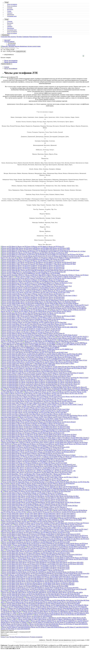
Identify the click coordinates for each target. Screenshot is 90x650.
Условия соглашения (36, 637)
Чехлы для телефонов (12, 6)
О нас (7, 637)
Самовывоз (9, 12)
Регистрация (11, 44)
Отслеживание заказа (12, 16)
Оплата (3, 637)
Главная (6, 67)
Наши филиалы (10, 14)
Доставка (9, 11)
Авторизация (12, 43)
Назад (6, 2)
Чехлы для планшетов (12, 4)
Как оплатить (10, 9)
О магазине (9, 7)
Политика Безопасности (22, 637)
